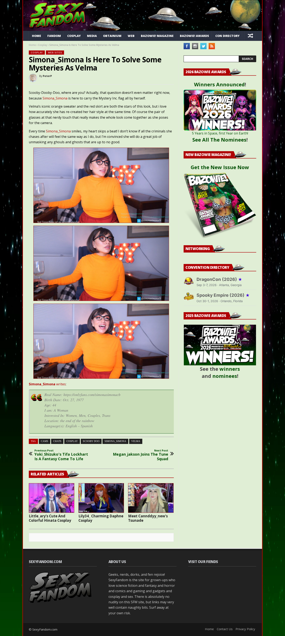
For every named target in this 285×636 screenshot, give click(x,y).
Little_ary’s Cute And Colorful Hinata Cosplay (50, 518)
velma (135, 441)
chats (57, 441)
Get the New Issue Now (220, 167)
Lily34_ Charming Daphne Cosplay (100, 518)
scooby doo (91, 441)
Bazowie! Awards (194, 36)
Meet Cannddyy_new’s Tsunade (148, 518)
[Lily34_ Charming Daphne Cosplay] (101, 498)
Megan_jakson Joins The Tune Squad (140, 455)
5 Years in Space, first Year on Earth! (220, 133)
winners (229, 368)
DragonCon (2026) (219, 279)
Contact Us (225, 629)
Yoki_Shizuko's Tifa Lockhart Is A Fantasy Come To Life (61, 455)
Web (131, 36)
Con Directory (227, 36)
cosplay (72, 441)
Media (92, 36)
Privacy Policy (245, 629)
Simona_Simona (55, 98)
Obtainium (112, 36)
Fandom (54, 36)
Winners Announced (219, 84)
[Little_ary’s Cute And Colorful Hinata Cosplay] (51, 498)
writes (47, 384)
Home (36, 36)
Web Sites (55, 52)
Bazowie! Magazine (157, 36)
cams (44, 441)
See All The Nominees (219, 139)
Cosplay (74, 36)
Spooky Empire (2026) (223, 295)
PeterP (47, 76)
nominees (224, 375)
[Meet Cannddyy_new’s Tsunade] (151, 498)
